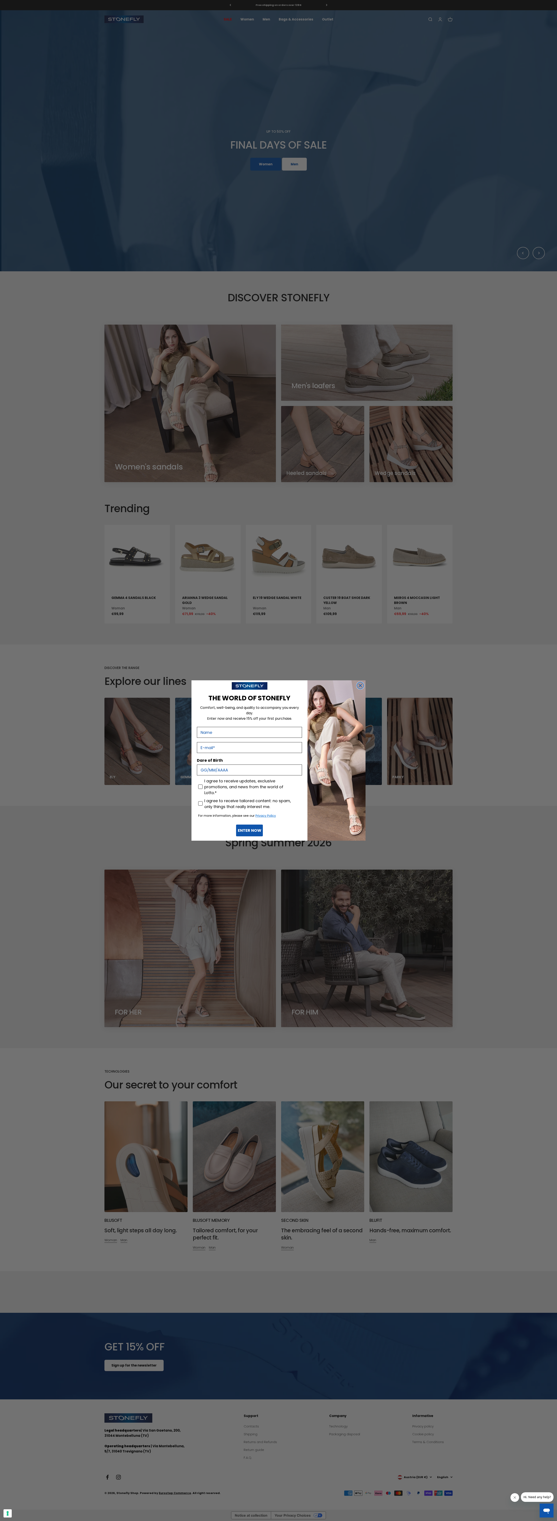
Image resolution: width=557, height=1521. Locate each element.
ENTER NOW (249, 830)
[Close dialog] (360, 685)
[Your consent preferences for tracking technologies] (7, 1513)
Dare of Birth (210, 760)
